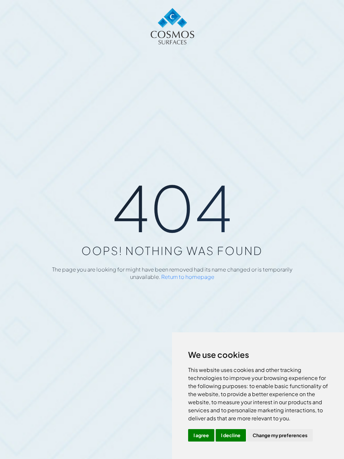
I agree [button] (201, 435)
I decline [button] (231, 435)
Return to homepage (187, 276)
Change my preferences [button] (280, 435)
